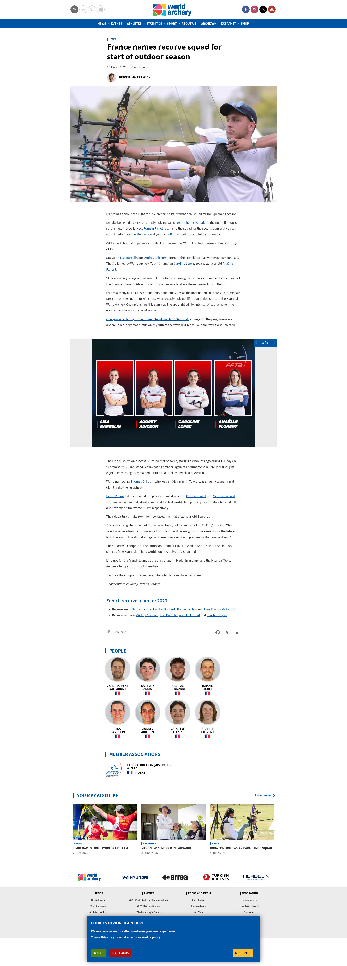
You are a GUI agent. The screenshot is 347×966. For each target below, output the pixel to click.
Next (274, 342)
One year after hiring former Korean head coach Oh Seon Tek (147, 319)
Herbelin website (256, 877)
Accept (98, 953)
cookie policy (151, 937)
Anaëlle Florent (189, 615)
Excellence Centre (249, 906)
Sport (172, 23)
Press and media (199, 893)
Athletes (134, 23)
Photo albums (198, 906)
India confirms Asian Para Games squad (241, 848)
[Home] (172, 9)
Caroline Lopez (184, 263)
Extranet (228, 23)
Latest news (263, 795)
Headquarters (249, 900)
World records (98, 906)
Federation (250, 893)
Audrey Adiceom (155, 258)
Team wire (119, 632)
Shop (245, 23)
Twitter (263, 9)
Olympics (83, 9)
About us (189, 23)
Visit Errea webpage (175, 877)
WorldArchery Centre (101, 9)
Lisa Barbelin (129, 258)
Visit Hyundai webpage (135, 877)
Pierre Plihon (115, 496)
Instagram (254, 9)
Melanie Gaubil (196, 496)
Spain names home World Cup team (100, 848)
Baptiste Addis (180, 234)
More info (243, 953)
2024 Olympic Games (148, 906)
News (102, 23)
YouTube (272, 9)
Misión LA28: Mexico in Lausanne (166, 848)
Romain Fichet (153, 228)
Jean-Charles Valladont (193, 222)
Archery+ (208, 23)
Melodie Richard (224, 496)
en (74, 9)
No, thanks (120, 953)
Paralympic (92, 9)
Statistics (154, 23)
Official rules (98, 900)
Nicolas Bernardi (137, 234)
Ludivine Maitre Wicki (134, 77)
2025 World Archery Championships (148, 900)
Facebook (246, 9)
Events (116, 23)
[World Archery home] (91, 877)
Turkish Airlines (216, 877)
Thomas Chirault (142, 481)
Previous (257, 342)
